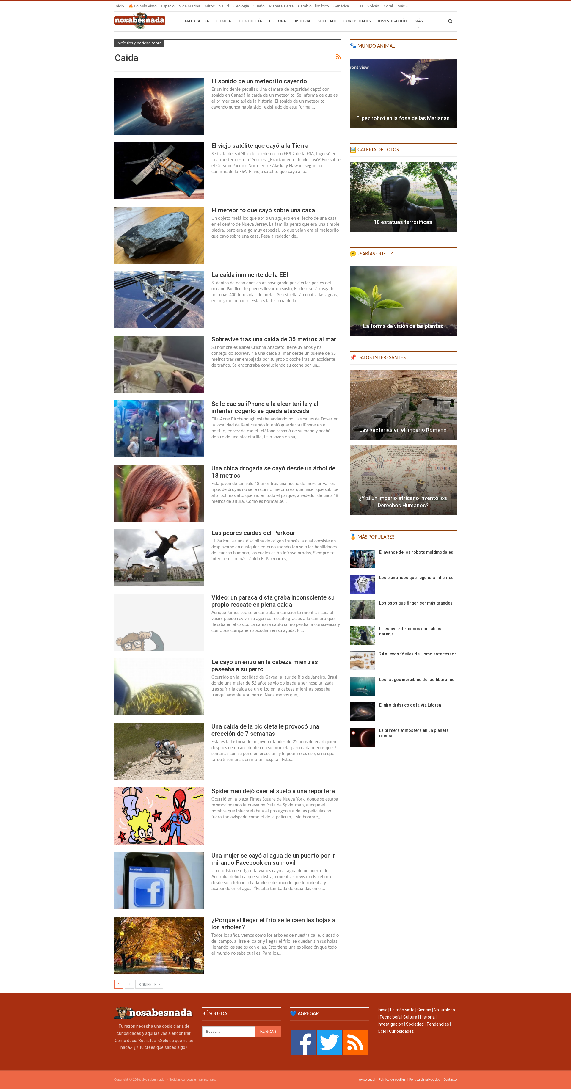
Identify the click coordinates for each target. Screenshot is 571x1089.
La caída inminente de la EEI (249, 274)
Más (401, 6)
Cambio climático (313, 6)
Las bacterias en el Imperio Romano (403, 430)
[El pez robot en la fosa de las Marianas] (403, 93)
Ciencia (223, 21)
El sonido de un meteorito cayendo (259, 81)
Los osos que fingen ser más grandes (416, 603)
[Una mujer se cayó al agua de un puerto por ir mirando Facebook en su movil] (159, 880)
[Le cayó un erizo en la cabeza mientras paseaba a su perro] (159, 686)
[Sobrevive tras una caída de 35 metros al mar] (159, 364)
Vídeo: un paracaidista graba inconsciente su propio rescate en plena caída (273, 601)
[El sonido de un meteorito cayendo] (159, 106)
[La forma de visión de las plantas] (403, 301)
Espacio (168, 6)
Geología (241, 6)
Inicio (119, 6)
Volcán (373, 6)
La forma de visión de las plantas (403, 326)
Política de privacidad (424, 1080)
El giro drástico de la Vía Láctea (410, 705)
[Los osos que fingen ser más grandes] (362, 609)
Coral (388, 6)
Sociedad (327, 21)
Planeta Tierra (281, 6)
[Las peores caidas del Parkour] (159, 557)
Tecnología (250, 21)
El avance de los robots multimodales (416, 552)
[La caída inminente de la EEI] (159, 299)
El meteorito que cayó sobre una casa (263, 210)
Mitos (210, 6)
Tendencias (437, 1024)
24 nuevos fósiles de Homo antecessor (417, 654)
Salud (224, 6)
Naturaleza (197, 21)
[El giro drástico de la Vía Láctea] (362, 711)
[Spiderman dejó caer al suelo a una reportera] (159, 816)
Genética (341, 6)
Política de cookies (392, 1080)
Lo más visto (402, 1010)
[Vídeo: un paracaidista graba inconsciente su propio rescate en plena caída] (159, 622)
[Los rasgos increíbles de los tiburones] (362, 686)
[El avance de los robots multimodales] (362, 559)
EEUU (358, 6)
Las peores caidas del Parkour (253, 532)
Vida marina (189, 6)
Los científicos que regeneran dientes (416, 577)
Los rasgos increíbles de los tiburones (416, 679)
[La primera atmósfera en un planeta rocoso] (362, 737)
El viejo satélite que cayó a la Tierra (259, 145)
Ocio (382, 1031)
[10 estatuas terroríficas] (403, 197)
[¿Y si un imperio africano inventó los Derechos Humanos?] (403, 480)
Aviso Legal (367, 1080)
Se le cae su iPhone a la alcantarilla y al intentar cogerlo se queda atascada (264, 407)
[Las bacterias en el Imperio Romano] (403, 405)
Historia (301, 21)
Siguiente (148, 985)
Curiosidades (357, 21)
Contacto (450, 1080)
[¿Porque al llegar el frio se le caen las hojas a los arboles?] (159, 945)
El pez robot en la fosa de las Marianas (403, 118)
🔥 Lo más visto (142, 6)
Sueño (259, 6)
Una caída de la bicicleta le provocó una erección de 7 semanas (265, 730)
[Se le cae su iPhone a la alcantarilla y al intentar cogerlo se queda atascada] (159, 428)
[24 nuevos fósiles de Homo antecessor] (362, 660)
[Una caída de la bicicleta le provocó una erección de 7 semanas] (159, 751)
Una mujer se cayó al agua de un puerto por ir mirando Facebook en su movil (273, 859)
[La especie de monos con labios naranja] (362, 635)
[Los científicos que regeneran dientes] (362, 584)
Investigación (392, 21)
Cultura (277, 21)
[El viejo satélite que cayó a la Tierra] (159, 170)
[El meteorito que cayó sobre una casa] (159, 235)
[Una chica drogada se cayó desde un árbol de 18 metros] (159, 493)
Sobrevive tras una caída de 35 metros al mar (273, 339)
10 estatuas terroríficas (403, 222)
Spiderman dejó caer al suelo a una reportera (273, 791)
